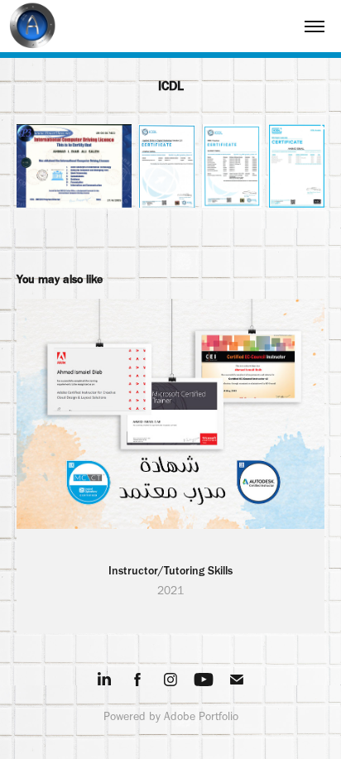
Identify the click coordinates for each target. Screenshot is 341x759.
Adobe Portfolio (201, 716)
